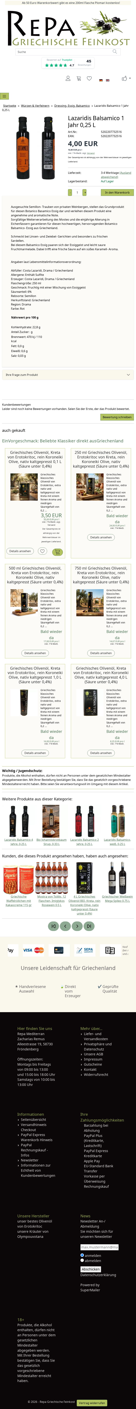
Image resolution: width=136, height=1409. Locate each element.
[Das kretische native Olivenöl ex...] (24, 487)
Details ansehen (20, 551)
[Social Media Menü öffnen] (124, 78)
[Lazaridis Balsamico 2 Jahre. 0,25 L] (84, 821)
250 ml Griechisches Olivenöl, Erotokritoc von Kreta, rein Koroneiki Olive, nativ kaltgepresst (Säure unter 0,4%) (101, 459)
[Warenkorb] (78, 78)
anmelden (92, 1255)
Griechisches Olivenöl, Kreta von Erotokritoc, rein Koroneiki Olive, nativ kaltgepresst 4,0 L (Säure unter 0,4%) (101, 675)
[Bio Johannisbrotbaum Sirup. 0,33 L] (51, 821)
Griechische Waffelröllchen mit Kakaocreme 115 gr (19, 901)
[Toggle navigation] (4, 96)
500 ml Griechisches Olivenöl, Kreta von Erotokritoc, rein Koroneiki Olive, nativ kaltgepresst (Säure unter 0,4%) (35, 575)
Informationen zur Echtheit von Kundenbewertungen (38, 1170)
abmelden (92, 1260)
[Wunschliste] (89, 78)
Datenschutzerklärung (98, 1274)
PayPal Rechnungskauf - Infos (34, 1150)
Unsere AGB (93, 1054)
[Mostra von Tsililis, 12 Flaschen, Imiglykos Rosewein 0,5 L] (51, 878)
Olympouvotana (30, 1236)
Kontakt (90, 1069)
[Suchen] (115, 51)
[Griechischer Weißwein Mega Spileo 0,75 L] (117, 878)
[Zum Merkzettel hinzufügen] (42, 551)
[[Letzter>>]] (89, 926)
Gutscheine (93, 1064)
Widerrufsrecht (96, 1074)
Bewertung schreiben (117, 417)
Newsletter (29, 1160)
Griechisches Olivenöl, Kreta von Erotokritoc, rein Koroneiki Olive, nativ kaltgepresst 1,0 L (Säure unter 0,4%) (35, 675)
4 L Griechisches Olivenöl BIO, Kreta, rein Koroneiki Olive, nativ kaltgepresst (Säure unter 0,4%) (84, 905)
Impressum (93, 1059)
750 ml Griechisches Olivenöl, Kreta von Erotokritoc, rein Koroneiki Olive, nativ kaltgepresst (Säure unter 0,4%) (101, 575)
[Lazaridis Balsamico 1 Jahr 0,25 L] (35, 147)
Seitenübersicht (33, 1119)
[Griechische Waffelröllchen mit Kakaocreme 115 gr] (18, 878)
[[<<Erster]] (53, 926)
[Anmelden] (68, 78)
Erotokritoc (33, 1226)
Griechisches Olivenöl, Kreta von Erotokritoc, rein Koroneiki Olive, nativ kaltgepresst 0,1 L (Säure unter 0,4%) (35, 459)
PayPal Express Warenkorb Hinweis (36, 1137)
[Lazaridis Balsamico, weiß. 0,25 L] (117, 821)
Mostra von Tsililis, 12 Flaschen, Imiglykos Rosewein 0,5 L (51, 901)
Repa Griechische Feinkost (57, 1402)
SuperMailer (90, 1290)
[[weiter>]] (77, 926)
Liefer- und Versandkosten (96, 1036)
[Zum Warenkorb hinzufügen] (57, 552)
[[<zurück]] (65, 926)
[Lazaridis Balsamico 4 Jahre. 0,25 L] (18, 821)
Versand (91, 153)
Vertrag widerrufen (92, 1403)
